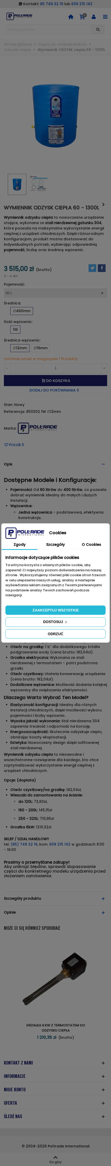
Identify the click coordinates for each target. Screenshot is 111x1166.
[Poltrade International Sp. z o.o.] (19, 16)
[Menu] (105, 16)
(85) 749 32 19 (24, 844)
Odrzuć (55, 634)
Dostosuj (53, 622)
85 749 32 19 (51, 3)
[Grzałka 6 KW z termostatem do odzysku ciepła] (103, 204)
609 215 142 (81, 3)
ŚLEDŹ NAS (13, 1116)
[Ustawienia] (94, 16)
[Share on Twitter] (92, 268)
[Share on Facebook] (102, 268)
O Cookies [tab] (91, 544)
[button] (55, 464)
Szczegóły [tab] (55, 544)
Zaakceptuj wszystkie (56, 610)
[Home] (71, 16)
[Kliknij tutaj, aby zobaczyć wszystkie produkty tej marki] (37, 428)
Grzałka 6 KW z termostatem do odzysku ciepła (55, 1028)
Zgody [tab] (20, 544)
